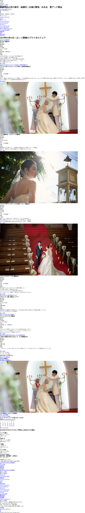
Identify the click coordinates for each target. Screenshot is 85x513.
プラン (1, 18)
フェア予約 (2, 464)
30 (13, 425)
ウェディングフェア (4, 17)
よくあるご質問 (3, 9)
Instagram (3, 495)
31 (0, 426)
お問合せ (2, 468)
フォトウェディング (4, 25)
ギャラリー (2, 24)
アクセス (10, 9)
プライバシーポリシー (5, 499)
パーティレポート (4, 22)
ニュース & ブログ (4, 27)
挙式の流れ (2, 34)
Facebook (2, 496)
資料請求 (2, 467)
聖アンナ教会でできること (6, 28)
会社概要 (2, 497)
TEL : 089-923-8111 (4, 458)
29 (11, 425)
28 (9, 425)
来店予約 (2, 465)
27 (7, 425)
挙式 (1, 33)
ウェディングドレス (4, 21)
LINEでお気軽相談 (10, 462)
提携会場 (2, 31)
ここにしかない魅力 (4, 30)
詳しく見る (2, 63)
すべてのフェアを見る (5, 416)
